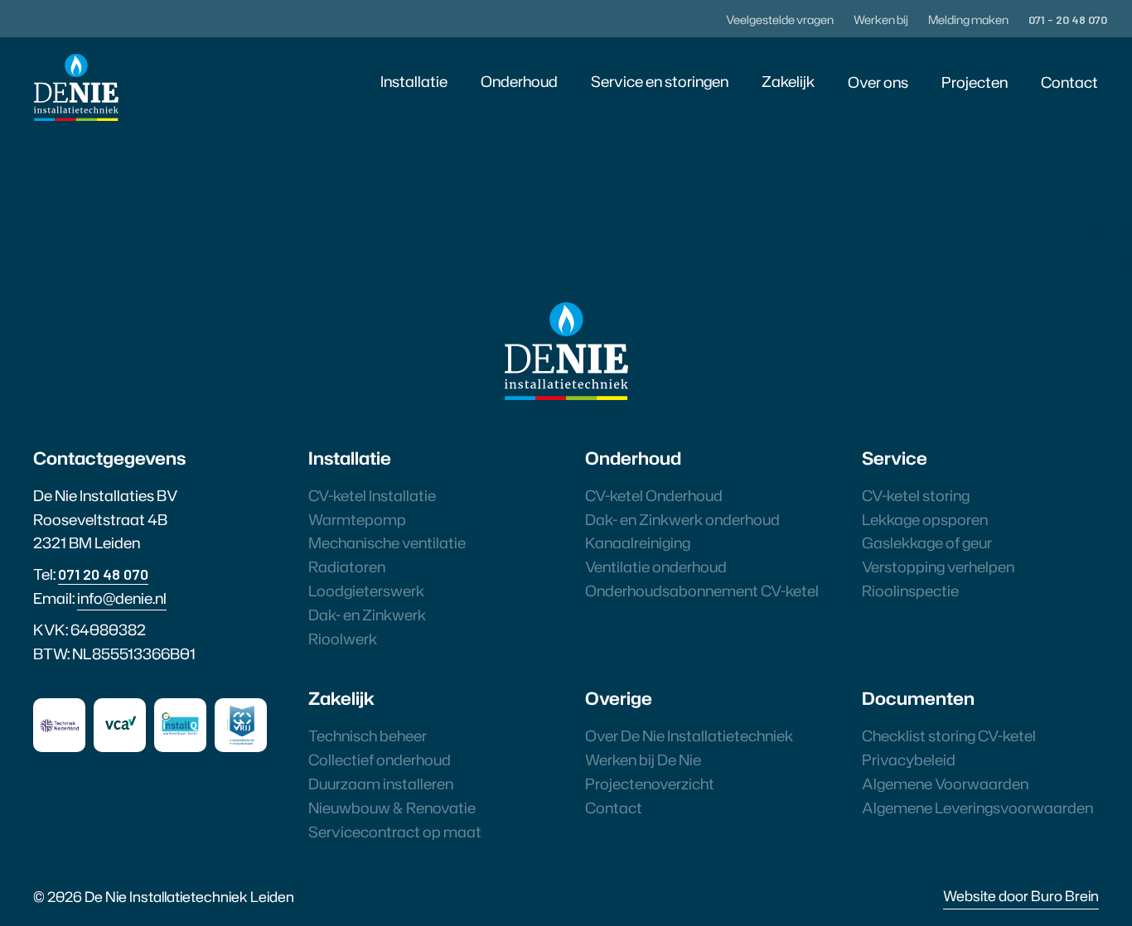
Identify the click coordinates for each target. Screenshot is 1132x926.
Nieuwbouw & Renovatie (392, 807)
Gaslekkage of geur (927, 542)
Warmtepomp (357, 519)
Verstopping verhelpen (938, 566)
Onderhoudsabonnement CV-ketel (702, 590)
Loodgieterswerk (366, 590)
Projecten (974, 82)
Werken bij (881, 19)
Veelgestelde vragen (780, 19)
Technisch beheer (367, 735)
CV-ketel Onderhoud (654, 495)
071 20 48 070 (103, 574)
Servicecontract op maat (394, 831)
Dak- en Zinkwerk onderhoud (682, 519)
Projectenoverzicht (649, 783)
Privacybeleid (908, 759)
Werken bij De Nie (643, 759)
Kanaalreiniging (637, 542)
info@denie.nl (122, 598)
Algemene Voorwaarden (945, 783)
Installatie (413, 81)
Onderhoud (519, 81)
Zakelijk (788, 81)
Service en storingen (659, 81)
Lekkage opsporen (925, 519)
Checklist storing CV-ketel (949, 735)
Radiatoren (346, 566)
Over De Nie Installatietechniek (689, 735)
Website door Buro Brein (1021, 895)
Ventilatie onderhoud (656, 566)
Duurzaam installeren (380, 783)
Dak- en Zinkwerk (367, 614)
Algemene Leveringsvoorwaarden (977, 807)
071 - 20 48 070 (1067, 19)
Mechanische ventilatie (387, 542)
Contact (1069, 82)
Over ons (878, 82)
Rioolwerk (342, 638)
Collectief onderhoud (379, 759)
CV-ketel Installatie (372, 495)
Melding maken (968, 19)
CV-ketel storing (916, 495)
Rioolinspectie (910, 590)
